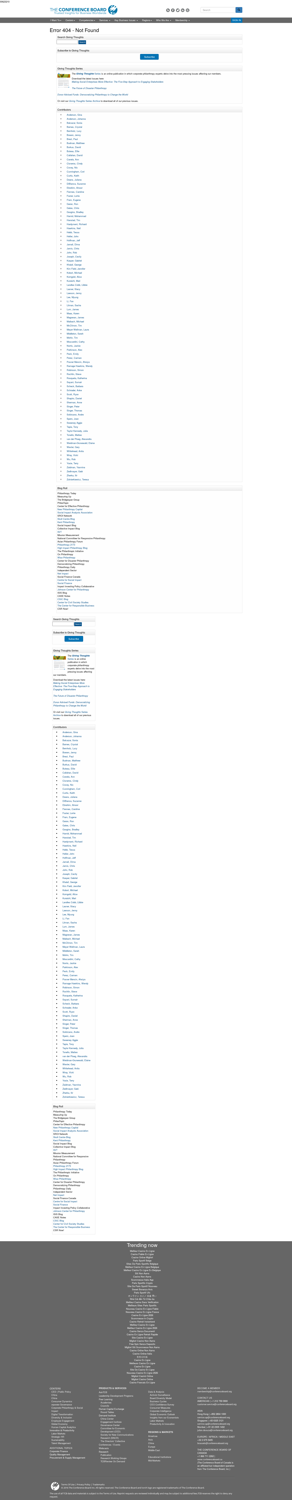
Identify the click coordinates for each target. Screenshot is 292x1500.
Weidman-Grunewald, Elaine (81, 443)
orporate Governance (61, 1404)
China (54, 1394)
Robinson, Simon (75, 370)
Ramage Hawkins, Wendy (80, 366)
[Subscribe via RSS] (168, 10)
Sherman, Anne (74, 402)
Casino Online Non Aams (142, 1350)
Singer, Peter (73, 406)
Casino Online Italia (142, 1353)
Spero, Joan (73, 418)
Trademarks (99, 1484)
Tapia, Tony (72, 426)
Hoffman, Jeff (73, 240)
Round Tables (107, 1412)
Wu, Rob (71, 459)
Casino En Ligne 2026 (142, 1315)
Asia (150, 1439)
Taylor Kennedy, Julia (77, 430)
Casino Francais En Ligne (142, 1382)
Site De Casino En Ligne (142, 1369)
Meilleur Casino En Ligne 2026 (142, 1328)
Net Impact (62, 573)
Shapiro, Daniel (74, 398)
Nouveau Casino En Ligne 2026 (142, 1372)
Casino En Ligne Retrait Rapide (142, 1334)
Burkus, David (74, 147)
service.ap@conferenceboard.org (213, 1417)
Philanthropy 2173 (66, 544)
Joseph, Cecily (74, 256)
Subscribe (149, 57)
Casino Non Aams (142, 1276)
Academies (106, 1402)
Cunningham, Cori (75, 171)
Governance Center (110, 1425)
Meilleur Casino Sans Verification (142, 1302)
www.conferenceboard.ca (209, 1459)
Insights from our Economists (164, 1417)
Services (104, 20)
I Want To (55, 20)
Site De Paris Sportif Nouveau (142, 1286)
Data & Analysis (156, 1391)
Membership (181, 20)
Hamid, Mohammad (76, 216)
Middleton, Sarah (75, 333)
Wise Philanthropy (66, 557)
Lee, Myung (72, 297)
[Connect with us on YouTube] (187, 10)
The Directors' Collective (113, 1441)
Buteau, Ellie (73, 151)
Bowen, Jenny (74, 135)
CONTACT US (204, 1397)
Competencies (86, 20)
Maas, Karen (73, 313)
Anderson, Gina (74, 114)
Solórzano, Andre (75, 414)
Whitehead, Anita (75, 451)
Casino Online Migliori (142, 1257)
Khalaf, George (74, 264)
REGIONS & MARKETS (160, 1432)
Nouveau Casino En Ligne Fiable (142, 1308)
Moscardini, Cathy (76, 341)
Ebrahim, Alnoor (74, 187)
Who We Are (162, 20)
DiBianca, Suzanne (76, 183)
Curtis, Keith (73, 175)
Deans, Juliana (74, 179)
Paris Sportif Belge (142, 1260)
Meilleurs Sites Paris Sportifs (142, 1305)
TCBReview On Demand (113, 1461)
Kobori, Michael (74, 272)
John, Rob (72, 252)
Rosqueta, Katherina (77, 378)
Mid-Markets (154, 1460)
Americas (152, 1436)
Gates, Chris (73, 208)
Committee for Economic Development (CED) (113, 1430)
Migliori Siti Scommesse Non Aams (142, 1347)
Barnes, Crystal (74, 126)
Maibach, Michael (75, 321)
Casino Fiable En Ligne (142, 1254)
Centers (69, 20)
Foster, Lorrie (73, 195)
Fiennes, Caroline (75, 191)
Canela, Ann (73, 159)
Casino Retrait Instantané (142, 1321)
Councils (105, 1405)
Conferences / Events (109, 1444)
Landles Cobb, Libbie (77, 284)
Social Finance (64, 583)
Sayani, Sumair (74, 382)
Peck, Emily (73, 353)
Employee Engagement (62, 1420)
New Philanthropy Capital (69, 509)
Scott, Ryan (73, 394)
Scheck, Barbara (75, 386)
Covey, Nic (72, 167)
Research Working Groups (114, 1458)
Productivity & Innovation (162, 1423)
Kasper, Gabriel (74, 260)
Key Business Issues (125, 20)
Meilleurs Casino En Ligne (142, 1363)
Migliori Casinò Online (142, 1376)
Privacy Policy (83, 1484)
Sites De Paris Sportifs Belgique (142, 1263)
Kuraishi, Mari (73, 280)
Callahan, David (74, 155)
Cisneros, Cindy (75, 163)
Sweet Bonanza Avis (142, 1289)
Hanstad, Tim (73, 220)
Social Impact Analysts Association (74, 512)
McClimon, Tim (74, 325)
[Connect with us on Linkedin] (183, 10)
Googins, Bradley (75, 212)
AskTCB (103, 1392)
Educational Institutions (159, 1457)
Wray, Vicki (72, 455)
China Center (107, 1418)
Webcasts (104, 1448)
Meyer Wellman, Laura (78, 329)
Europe (151, 1446)
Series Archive (84, 101)
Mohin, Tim (72, 337)
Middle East (154, 1450)
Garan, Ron (72, 204)
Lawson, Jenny (74, 293)
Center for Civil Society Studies (73, 602)
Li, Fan (70, 301)
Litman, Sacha (74, 305)
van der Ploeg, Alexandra (79, 439)
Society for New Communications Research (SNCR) (117, 1436)
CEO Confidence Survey (162, 1404)
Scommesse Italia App (142, 1279)
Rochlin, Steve (74, 374)
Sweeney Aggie (74, 422)
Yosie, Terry (72, 463)
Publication (106, 1455)
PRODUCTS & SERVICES (112, 1388)
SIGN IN (236, 20)
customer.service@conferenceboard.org (216, 1404)
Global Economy (59, 1423)
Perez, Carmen (74, 357)
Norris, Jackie (73, 345)
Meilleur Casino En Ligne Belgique (142, 1267)
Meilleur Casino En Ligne (142, 1251)
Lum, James (73, 309)
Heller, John (72, 236)
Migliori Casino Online (142, 1379)
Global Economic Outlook (162, 1414)
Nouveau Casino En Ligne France (142, 1312)
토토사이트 (142, 1356)
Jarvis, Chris (73, 248)
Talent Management (61, 1443)
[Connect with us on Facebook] (173, 10)
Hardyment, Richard (77, 224)
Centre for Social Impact (69, 579)
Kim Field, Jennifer (76, 268)
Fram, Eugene (74, 199)
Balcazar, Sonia (74, 122)
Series (88, 73)
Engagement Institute (111, 1421)
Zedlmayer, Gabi (75, 471)
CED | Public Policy (61, 1391)
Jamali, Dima (73, 244)
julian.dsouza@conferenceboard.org (215, 1430)
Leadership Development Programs (116, 1395)
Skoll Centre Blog (66, 518)
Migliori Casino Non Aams (142, 1340)
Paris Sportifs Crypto (142, 1283)
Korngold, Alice (74, 276)
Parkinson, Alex (74, 349)
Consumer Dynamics (61, 1401)
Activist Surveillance (160, 1394)
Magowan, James (75, 317)
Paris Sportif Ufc (142, 1292)
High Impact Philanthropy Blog (72, 547)
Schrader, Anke (74, 390)
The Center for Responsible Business (75, 605)
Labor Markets (58, 1433)
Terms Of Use (68, 1484)
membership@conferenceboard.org (214, 1391)
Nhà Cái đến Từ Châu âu (142, 1299)
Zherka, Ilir (72, 475)
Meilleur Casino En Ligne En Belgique (142, 1270)
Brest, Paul (72, 139)
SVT (59, 531)
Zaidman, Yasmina (76, 467)
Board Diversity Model (161, 1398)
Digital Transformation (62, 1414)
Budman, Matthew (76, 143)
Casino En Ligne (142, 1360)
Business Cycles (158, 1401)
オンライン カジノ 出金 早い (142, 1295)
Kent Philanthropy (66, 522)
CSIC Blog (62, 599)
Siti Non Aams (142, 1273)
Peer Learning (105, 1399)
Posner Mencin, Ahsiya (78, 361)
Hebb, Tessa (73, 232)
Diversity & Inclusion (61, 1417)
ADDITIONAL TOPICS (61, 1448)
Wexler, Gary (73, 447)
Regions (146, 20)
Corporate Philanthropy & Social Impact (67, 1409)
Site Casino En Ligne (142, 1337)
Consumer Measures (160, 1407)
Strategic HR (57, 1436)
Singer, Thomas (74, 410)
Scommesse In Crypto (142, 1318)
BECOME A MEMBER (208, 1388)
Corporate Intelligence (160, 1410)
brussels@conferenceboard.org (212, 1443)
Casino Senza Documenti (142, 1331)
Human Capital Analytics (63, 1427)
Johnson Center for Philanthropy (73, 589)
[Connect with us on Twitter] (178, 10)
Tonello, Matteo (74, 434)
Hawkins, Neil (74, 228)
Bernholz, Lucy (74, 131)
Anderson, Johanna (76, 118)
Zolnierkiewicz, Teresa (78, 479)
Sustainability (58, 1439)
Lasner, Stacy (73, 289)
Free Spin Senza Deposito (142, 1344)
